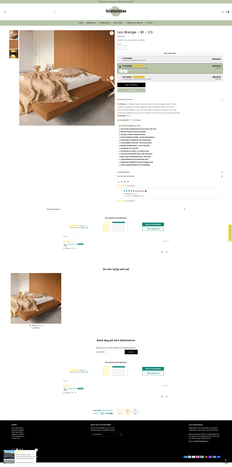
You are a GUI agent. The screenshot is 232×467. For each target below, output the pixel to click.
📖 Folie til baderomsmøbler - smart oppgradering (137, 137)
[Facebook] (12, 449)
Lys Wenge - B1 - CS (36, 325)
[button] (170, 59)
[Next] (112, 78)
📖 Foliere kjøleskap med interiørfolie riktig (133, 159)
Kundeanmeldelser (18, 430)
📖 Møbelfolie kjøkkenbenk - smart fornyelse (134, 145)
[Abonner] (120, 434)
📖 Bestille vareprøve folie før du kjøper (132, 132)
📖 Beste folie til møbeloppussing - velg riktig (135, 156)
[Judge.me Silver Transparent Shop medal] (135, 412)
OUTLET (150, 23)
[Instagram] (19, 449)
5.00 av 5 (82, 226)
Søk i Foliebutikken (17, 428)
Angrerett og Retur (18, 434)
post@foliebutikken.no (201, 441)
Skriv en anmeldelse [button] (153, 224)
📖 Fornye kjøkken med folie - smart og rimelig (135, 143)
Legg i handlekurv (131, 85)
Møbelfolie (91, 23)
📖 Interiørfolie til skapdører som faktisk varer (135, 140)
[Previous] (22, 78)
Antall (119, 44)
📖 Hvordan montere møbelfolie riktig (132, 134)
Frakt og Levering (17, 432)
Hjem (81, 23)
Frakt (128, 40)
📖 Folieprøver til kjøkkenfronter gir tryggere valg (136, 162)
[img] (67, 241)
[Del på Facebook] (122, 181)
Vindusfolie (104, 23)
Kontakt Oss (16, 438)
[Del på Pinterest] (128, 181)
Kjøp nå (131, 90)
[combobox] (29, 12)
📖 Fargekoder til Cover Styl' (128, 148)
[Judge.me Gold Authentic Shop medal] (120, 412)
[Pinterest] (14, 449)
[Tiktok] (22, 449)
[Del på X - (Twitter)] (125, 181)
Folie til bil (118, 23)
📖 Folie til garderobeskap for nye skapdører (134, 165)
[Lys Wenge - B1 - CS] (36, 298)
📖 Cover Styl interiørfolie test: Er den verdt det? (135, 154)
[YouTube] (17, 449)
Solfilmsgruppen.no (18, 436)
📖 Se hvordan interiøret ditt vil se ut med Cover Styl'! (137, 129)
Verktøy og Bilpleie (135, 23)
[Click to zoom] (112, 33)
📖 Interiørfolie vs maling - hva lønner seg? (134, 151)
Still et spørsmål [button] (153, 229)
